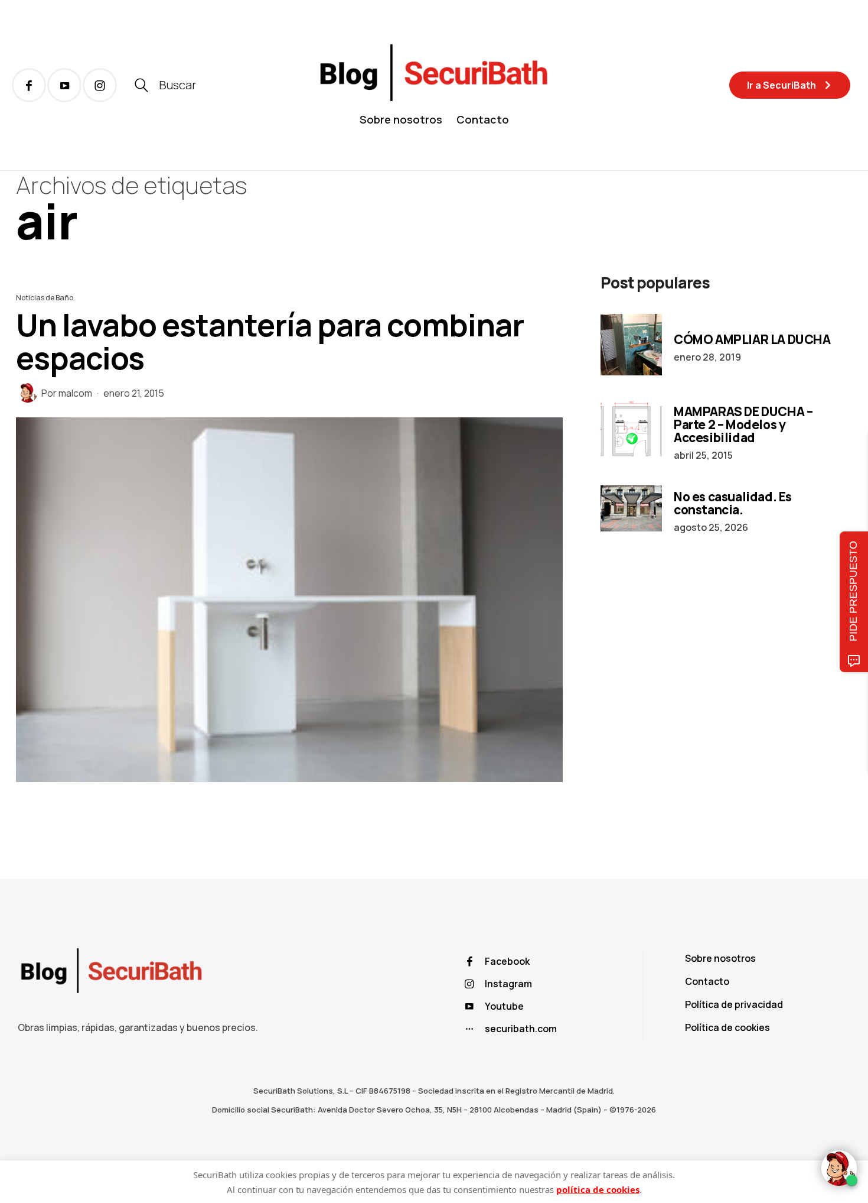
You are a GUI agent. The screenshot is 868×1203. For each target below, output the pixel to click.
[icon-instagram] (100, 85)
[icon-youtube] (64, 85)
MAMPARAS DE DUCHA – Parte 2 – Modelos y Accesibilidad (743, 424)
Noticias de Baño (44, 298)
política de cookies (597, 1189)
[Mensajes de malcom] (28, 392)
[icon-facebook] (29, 85)
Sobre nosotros (401, 119)
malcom (75, 393)
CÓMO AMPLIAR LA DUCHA (752, 339)
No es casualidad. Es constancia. (733, 503)
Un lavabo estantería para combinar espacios (270, 341)
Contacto (482, 119)
